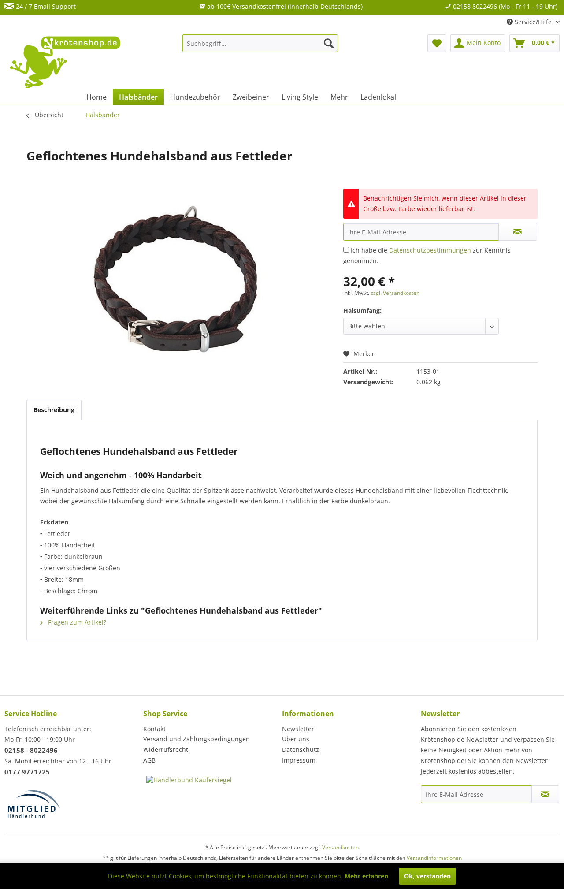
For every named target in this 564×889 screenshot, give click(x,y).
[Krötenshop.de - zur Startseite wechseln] (66, 67)
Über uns (295, 739)
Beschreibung (53, 409)
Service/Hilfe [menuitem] (533, 22)
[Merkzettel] (436, 43)
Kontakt (154, 729)
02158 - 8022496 (31, 750)
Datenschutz (300, 749)
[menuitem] (260, 43)
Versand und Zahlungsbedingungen (196, 739)
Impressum (298, 760)
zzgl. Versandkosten (395, 293)
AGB (149, 760)
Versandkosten (340, 847)
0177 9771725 (27, 771)
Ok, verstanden (427, 876)
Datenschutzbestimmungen (430, 250)
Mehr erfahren (366, 876)
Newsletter (298, 729)
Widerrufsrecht (165, 749)
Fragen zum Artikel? (76, 622)
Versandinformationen (434, 858)
